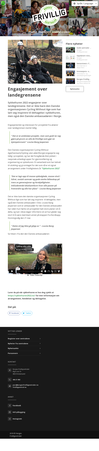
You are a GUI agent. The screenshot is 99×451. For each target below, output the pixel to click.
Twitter (28, 313)
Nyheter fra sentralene (18, 343)
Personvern (13, 353)
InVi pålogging (19, 412)
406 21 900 (16, 380)
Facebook (15, 313)
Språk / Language (85, 3)
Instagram (17, 419)
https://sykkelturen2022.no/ (21, 295)
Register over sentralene (19, 338)
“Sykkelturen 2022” (51, 168)
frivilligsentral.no (19, 387)
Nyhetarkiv (74, 89)
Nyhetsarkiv (13, 348)
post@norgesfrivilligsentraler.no (25, 385)
